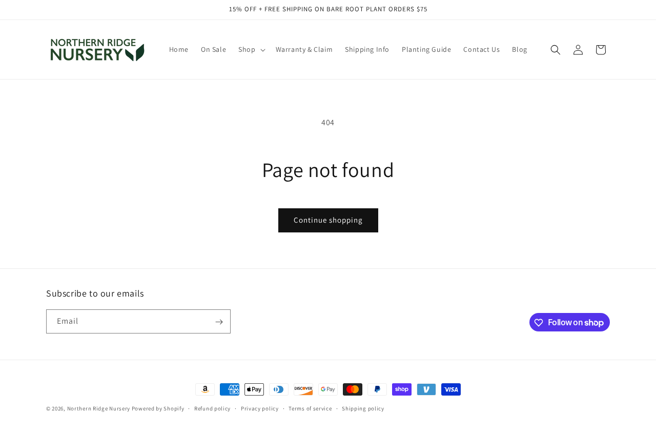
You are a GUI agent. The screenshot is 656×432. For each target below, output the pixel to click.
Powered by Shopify (158, 408)
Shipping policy (363, 407)
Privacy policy (260, 407)
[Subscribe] (219, 322)
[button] (250, 49)
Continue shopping (328, 220)
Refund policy (212, 407)
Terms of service (310, 407)
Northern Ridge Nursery (98, 408)
